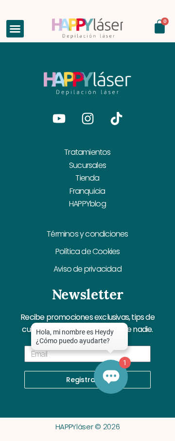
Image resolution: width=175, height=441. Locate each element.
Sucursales (87, 165)
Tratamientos (87, 152)
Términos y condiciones (87, 233)
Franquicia (87, 191)
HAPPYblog (87, 203)
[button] (15, 28)
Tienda (87, 178)
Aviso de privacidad (87, 269)
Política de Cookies (87, 251)
